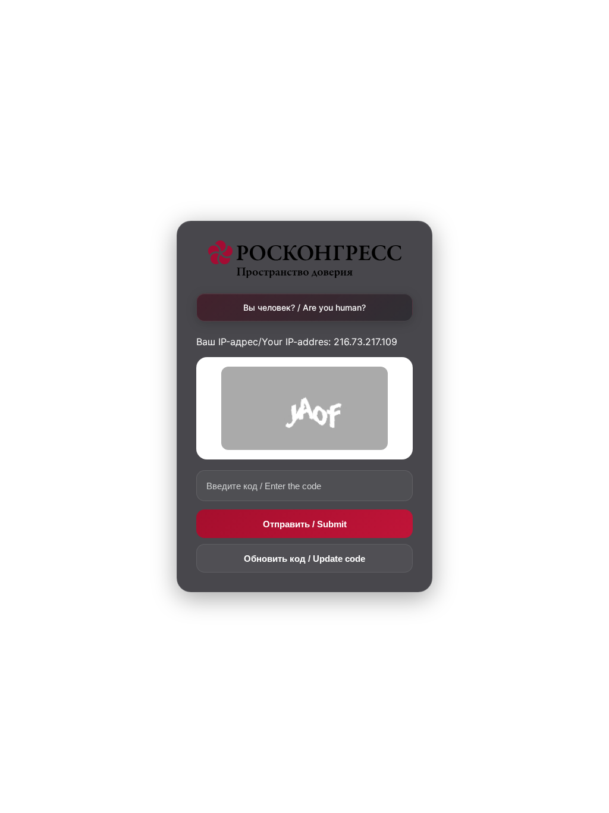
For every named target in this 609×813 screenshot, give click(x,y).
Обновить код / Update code (304, 559)
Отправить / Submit (305, 524)
